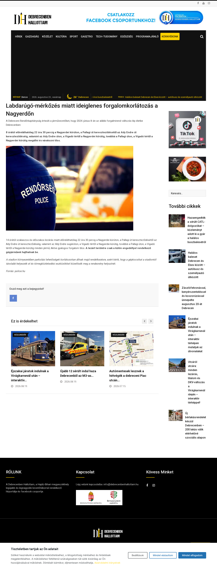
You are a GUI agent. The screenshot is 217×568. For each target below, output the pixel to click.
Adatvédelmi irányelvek (107, 562)
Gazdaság (32, 36)
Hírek (18, 36)
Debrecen (81, 97)
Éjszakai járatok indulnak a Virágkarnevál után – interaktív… (30, 375)
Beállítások (138, 555)
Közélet (47, 36)
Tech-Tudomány (106, 36)
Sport (74, 36)
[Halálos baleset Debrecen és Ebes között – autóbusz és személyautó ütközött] (177, 256)
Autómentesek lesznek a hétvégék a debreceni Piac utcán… (127, 375)
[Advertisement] (108, 68)
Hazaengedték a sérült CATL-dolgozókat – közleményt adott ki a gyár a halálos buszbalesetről (197, 230)
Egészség (126, 36)
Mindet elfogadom (192, 555)
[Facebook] (13, 298)
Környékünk (170, 36)
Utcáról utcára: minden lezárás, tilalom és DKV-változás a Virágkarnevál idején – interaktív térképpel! (196, 382)
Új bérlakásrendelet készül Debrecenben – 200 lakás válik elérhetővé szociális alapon (195, 425)
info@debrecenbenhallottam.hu (121, 484)
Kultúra (61, 36)
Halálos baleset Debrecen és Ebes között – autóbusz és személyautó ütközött (148, 97)
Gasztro (87, 36)
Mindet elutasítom (163, 555)
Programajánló (147, 36)
